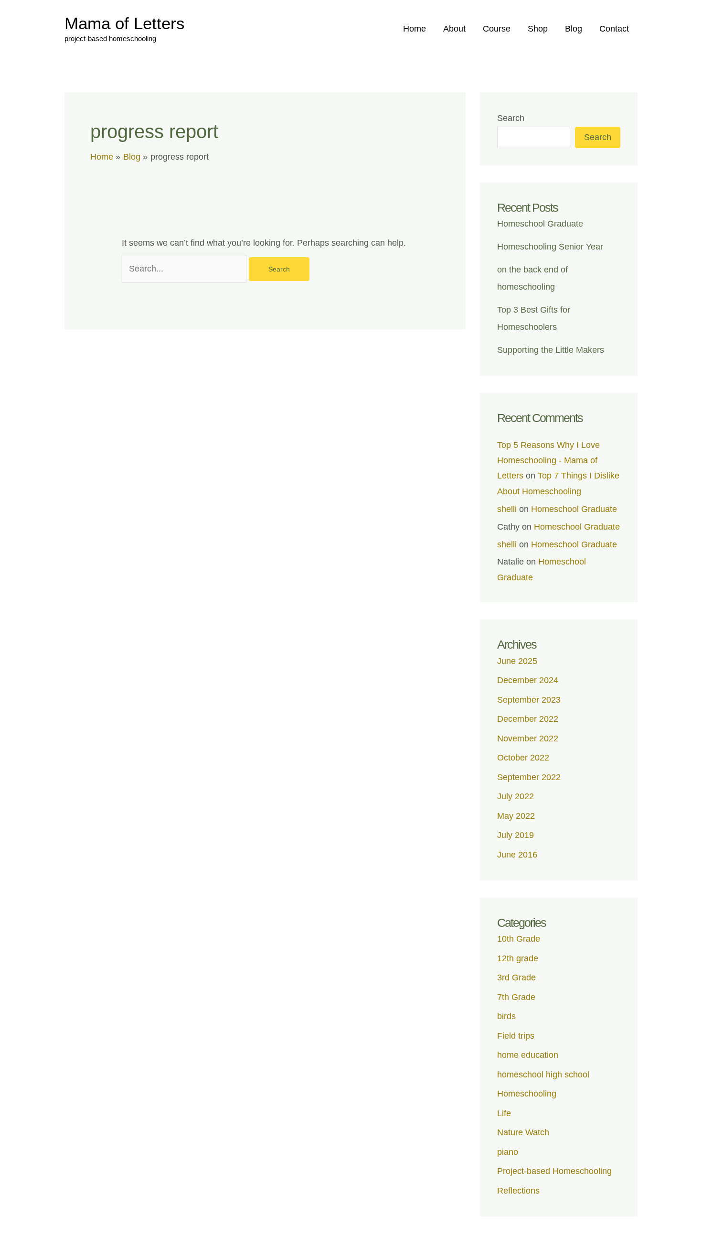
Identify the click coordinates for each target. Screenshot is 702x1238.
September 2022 (529, 777)
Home (414, 28)
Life (504, 1113)
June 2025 (517, 661)
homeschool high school (543, 1074)
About (454, 28)
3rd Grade (516, 977)
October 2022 (523, 757)
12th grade (517, 958)
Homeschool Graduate (540, 223)
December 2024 (527, 680)
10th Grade (518, 939)
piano (507, 1152)
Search (510, 118)
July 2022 (515, 796)
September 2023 (529, 700)
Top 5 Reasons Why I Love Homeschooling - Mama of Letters (548, 460)
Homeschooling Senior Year (550, 246)
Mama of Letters (124, 23)
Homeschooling (526, 1093)
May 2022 (516, 816)
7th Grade (516, 997)
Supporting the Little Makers (550, 350)
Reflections (518, 1190)
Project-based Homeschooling (554, 1171)
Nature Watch (523, 1132)
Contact (614, 28)
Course (497, 28)
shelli (507, 509)
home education (527, 1055)
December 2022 (527, 719)
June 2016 (517, 854)
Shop (538, 28)
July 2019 (515, 835)
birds (506, 1016)
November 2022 (527, 738)
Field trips (515, 1036)
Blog (573, 28)
